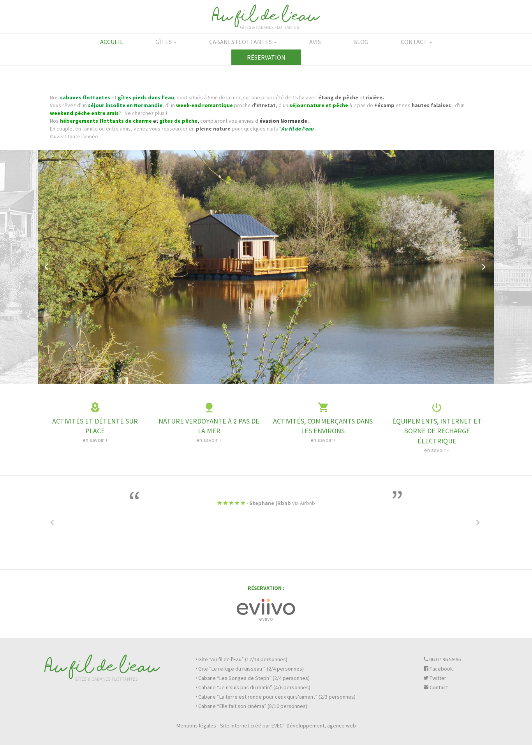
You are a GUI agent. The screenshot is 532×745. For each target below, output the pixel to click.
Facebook (440, 668)
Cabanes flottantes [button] (241, 42)
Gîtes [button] (164, 42)
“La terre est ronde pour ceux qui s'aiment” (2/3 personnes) (277, 696)
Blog (360, 42)
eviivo (266, 618)
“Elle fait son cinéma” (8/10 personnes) (252, 706)
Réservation (266, 57)
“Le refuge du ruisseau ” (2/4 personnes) (251, 668)
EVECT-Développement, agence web (313, 725)
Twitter (437, 677)
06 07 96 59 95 (444, 659)
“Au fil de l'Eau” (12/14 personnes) (242, 659)
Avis (315, 42)
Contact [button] (414, 42)
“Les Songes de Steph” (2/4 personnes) (254, 677)
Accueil (111, 42)
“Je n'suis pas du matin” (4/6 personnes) (254, 687)
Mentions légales (196, 725)
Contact (438, 687)
